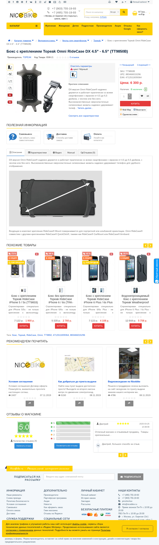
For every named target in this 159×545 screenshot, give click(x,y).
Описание (17, 152)
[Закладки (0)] (116, 2)
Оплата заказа (13, 510)
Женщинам (64, 26)
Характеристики (39, 152)
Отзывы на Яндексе (53, 513)
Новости (48, 504)
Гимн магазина (50, 510)
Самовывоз (12, 507)
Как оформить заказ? (142, 29)
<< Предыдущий (127, 65)
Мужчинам (50, 26)
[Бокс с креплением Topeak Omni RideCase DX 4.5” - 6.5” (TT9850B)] (10, 95)
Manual (71, 152)
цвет (80, 69)
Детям (76, 26)
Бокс (14, 335)
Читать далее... (85, 108)
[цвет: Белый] (24, 290)
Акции (118, 26)
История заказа (88, 498)
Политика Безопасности (18, 501)
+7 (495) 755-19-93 (64, 12)
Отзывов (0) (89, 152)
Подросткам (88, 26)
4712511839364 (61, 335)
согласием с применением (19, 530)
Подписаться (132, 477)
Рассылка (85, 504)
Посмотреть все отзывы (67, 446)
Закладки (85, 501)
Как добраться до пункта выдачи (77, 381)
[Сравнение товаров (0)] (109, 2)
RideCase (31, 335)
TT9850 (48, 335)
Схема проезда (14, 498)
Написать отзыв (23, 446)
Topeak (97, 40)
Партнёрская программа (55, 498)
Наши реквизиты (14, 495)
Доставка (11, 513)
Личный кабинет (88, 495)
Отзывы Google (128, 27)
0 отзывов (74, 57)
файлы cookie (79, 524)
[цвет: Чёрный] (94, 290)
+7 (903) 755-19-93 (64, 8)
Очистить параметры (81, 66)
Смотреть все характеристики (84, 116)
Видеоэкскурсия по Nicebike (124, 381)
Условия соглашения (21, 381)
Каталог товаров (23, 40)
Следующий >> (143, 65)
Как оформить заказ (53, 507)
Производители (104, 26)
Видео (58, 152)
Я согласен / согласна (137, 528)
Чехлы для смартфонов (74, 40)
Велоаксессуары (47, 40)
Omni (40, 335)
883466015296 (77, 335)
